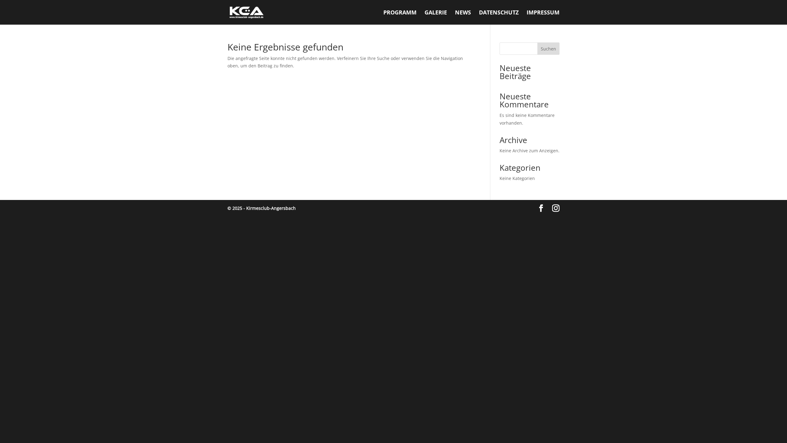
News (463, 13)
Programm (400, 13)
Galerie (436, 13)
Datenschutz (499, 13)
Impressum (543, 13)
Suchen (548, 49)
